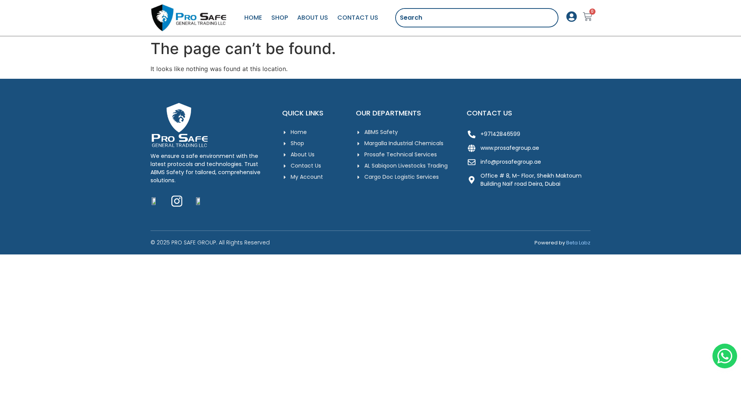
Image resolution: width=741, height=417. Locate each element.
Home (253, 17)
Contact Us (357, 17)
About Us (312, 17)
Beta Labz (578, 242)
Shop (279, 17)
